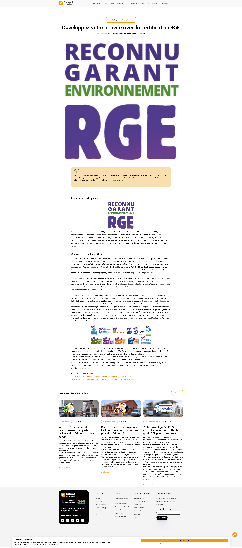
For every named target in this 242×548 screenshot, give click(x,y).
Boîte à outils (119, 513)
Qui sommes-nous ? (140, 498)
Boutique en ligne (120, 516)
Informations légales (153, 422)
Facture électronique (137, 3)
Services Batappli (101, 508)
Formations (99, 511)
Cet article (130, 20)
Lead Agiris (159, 504)
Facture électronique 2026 (122, 499)
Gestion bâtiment (109, 422)
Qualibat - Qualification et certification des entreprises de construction (101, 376)
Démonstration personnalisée (166, 498)
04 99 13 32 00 (152, 3)
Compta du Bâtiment (122, 507)
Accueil (110, 20)
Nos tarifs (99, 501)
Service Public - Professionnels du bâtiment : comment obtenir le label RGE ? (103, 379)
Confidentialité (138, 511)
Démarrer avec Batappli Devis (166, 501)
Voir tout (177, 392)
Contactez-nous (139, 501)
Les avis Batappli (139, 508)
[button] (122, 3)
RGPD (135, 517)
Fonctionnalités (95, 3)
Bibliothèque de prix (121, 504)
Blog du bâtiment (120, 20)
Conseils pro (65, 422)
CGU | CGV (137, 514)
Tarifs (106, 3)
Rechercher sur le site (165, 509)
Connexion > (164, 3)
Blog (112, 3)
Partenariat (118, 510)
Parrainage (137, 504)
